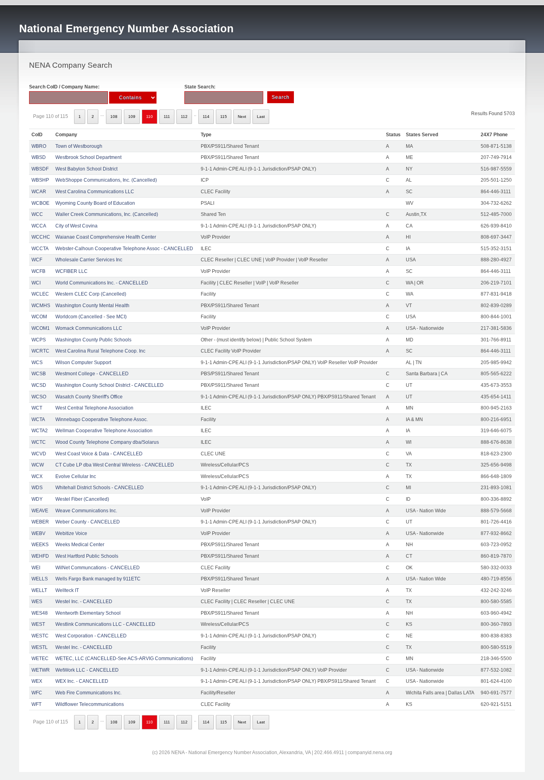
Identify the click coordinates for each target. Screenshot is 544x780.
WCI (36, 283)
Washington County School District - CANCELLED (109, 385)
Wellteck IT (67, 590)
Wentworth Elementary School (88, 613)
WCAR (38, 191)
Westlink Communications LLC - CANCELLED (105, 624)
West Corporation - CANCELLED (91, 636)
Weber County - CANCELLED (87, 522)
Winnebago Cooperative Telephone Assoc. (101, 419)
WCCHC (40, 237)
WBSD (38, 157)
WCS (37, 362)
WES (36, 601)
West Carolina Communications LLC (94, 191)
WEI (35, 567)
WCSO (38, 397)
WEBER (40, 522)
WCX (37, 476)
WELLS (39, 579)
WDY (37, 499)
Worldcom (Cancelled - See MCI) (91, 316)
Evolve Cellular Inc (75, 476)
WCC (37, 214)
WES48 (39, 613)
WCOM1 (40, 328)
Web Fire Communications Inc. (88, 693)
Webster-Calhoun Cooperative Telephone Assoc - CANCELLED (124, 248)
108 (113, 116)
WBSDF (40, 169)
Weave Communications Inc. (86, 510)
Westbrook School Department (88, 157)
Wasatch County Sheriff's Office (89, 397)
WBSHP (40, 180)
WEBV (38, 533)
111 (167, 116)
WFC (36, 693)
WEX (36, 681)
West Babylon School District (86, 169)
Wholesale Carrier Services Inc (88, 260)
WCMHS (40, 305)
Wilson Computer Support (83, 362)
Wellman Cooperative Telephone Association (104, 430)
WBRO (38, 146)
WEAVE (39, 510)
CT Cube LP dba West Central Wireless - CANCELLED (114, 465)
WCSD (38, 385)
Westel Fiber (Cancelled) (82, 499)
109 (131, 116)
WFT (36, 704)
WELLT (39, 590)
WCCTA (40, 248)
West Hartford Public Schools (86, 556)
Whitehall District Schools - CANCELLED (99, 487)
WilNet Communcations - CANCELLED (97, 567)
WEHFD (40, 556)
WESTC (40, 636)
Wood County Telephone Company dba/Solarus (107, 442)
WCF (36, 260)
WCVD (38, 454)
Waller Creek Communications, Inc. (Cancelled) (106, 214)
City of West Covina (76, 226)
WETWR (40, 670)
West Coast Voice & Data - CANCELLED (99, 454)
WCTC (38, 442)
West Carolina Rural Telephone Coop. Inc (100, 351)
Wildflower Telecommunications (89, 704)
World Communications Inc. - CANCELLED (101, 283)
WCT (36, 408)
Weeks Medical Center (79, 544)
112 (184, 116)
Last (261, 116)
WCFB (38, 271)
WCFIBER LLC (71, 271)
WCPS (38, 340)
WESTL (39, 647)
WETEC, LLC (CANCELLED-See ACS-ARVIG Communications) (124, 658)
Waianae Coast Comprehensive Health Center (105, 237)
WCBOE (40, 203)
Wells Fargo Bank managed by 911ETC (98, 579)
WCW (37, 465)
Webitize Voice (71, 533)
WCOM (39, 316)
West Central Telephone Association (94, 408)
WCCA (38, 226)
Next (242, 116)
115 (223, 116)
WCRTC (40, 351)
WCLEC (40, 294)
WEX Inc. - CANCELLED (81, 681)
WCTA (38, 419)
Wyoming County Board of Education (95, 203)
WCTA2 (39, 430)
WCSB (38, 373)
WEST (38, 624)
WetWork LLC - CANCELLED (87, 670)
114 (206, 116)
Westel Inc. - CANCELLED (83, 601)
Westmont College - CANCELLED (92, 373)
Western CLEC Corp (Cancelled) (90, 294)
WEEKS (40, 544)
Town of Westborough (78, 146)
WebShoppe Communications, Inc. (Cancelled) (106, 180)
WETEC (40, 658)
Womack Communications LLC (88, 328)
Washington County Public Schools (93, 340)
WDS (37, 487)
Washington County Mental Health (92, 305)
